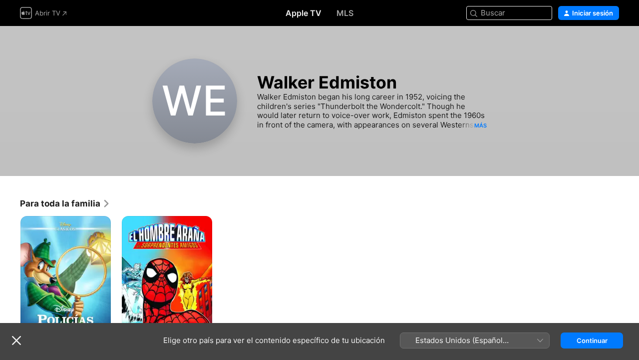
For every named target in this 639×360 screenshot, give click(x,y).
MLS (344, 13)
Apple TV (303, 13)
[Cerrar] (16, 340)
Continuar (592, 340)
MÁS (480, 125)
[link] (65, 203)
